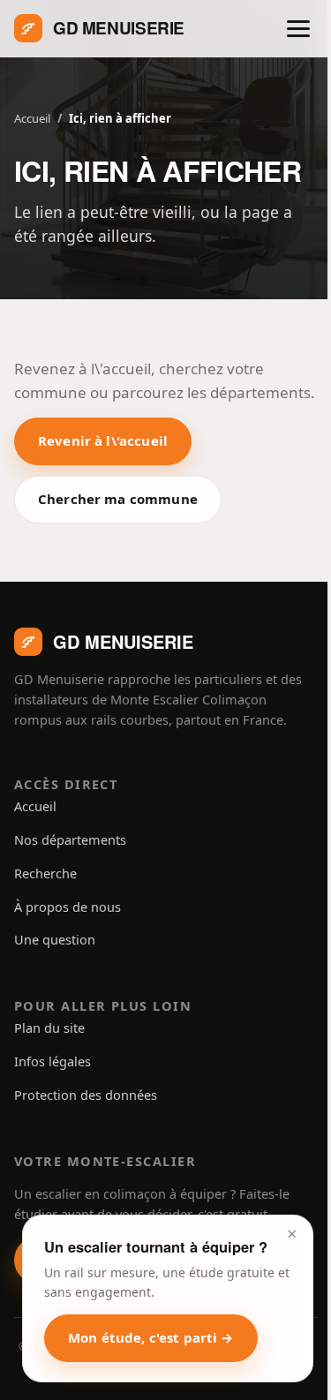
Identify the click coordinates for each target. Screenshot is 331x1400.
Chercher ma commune (118, 499)
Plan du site (49, 1027)
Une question (54, 939)
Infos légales (52, 1061)
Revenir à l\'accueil (103, 440)
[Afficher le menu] (298, 28)
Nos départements (70, 839)
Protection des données (85, 1094)
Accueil (32, 118)
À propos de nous (67, 906)
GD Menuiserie (118, 28)
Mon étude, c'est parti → (151, 1337)
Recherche (45, 873)
